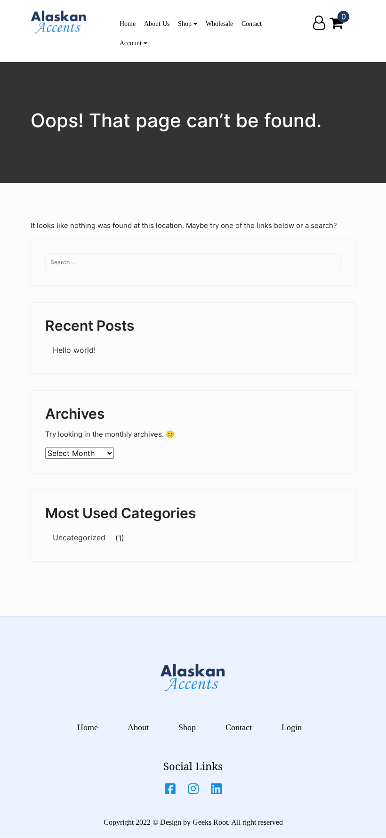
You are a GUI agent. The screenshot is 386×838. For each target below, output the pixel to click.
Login (291, 727)
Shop (185, 23)
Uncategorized (79, 537)
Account (131, 43)
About (138, 727)
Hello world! (74, 350)
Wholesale (219, 23)
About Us (156, 23)
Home (128, 23)
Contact (251, 23)
